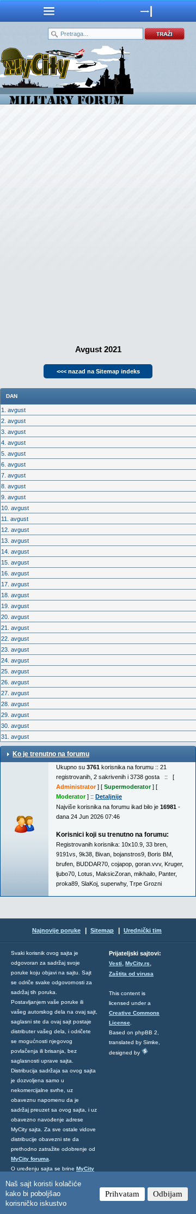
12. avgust (15, 529)
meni (49, 11)
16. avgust (15, 573)
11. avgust (14, 519)
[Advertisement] (98, 221)
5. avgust (13, 453)
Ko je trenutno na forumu (51, 754)
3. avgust (13, 431)
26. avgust (15, 682)
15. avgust (15, 562)
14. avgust (15, 551)
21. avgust (15, 627)
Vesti (115, 963)
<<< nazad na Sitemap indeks (98, 371)
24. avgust (15, 660)
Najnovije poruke (56, 930)
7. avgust (13, 475)
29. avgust (15, 715)
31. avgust (15, 736)
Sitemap (102, 930)
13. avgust (15, 540)
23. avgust (15, 649)
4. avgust (13, 442)
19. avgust (15, 606)
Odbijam (167, 1194)
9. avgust (13, 497)
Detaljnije (108, 796)
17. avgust (15, 584)
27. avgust (15, 693)
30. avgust (15, 725)
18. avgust (15, 595)
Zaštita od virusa (131, 974)
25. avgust (15, 671)
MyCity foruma (30, 1159)
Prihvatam (122, 1194)
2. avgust (13, 421)
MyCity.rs (137, 963)
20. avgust (15, 617)
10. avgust (15, 508)
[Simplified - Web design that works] (145, 1050)
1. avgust (13, 410)
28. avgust (15, 704)
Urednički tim (143, 930)
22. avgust (15, 638)
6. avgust (13, 464)
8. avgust (13, 486)
